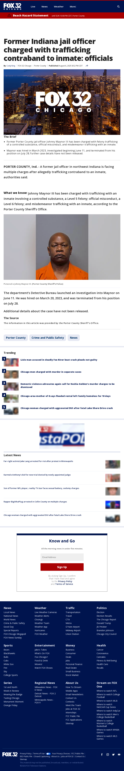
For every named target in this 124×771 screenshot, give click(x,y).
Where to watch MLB (107, 700)
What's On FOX (42, 653)
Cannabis (101, 656)
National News (11, 615)
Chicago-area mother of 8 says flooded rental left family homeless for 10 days (66, 396)
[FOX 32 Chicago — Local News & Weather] (14, 6)
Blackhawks (9, 653)
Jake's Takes (41, 649)
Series (8, 683)
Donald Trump (104, 623)
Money (70, 645)
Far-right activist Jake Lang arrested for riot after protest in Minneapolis (38, 461)
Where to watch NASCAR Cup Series (106, 705)
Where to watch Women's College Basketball (105, 723)
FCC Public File (73, 716)
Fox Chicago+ (41, 656)
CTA (68, 619)
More (73, 6)
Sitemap (70, 723)
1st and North (10, 687)
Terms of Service (64, 584)
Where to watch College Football (108, 696)
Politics (102, 608)
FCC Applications (74, 719)
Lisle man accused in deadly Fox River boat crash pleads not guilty (59, 359)
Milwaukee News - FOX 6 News (46, 688)
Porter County (40, 65)
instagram (107, 754)
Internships (71, 712)
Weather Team (42, 623)
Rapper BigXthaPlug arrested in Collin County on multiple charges (35, 501)
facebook (102, 754)
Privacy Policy (65, 581)
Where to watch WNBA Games (108, 731)
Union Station (72, 634)
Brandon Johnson (105, 630)
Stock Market (72, 675)
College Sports (11, 675)
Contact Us (71, 698)
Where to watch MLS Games (107, 737)
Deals (68, 656)
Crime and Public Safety (48, 337)
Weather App (41, 626)
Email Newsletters (74, 694)
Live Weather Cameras (46, 612)
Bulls (6, 656)
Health (101, 645)
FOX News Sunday (13, 637)
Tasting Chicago (11, 698)
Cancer (100, 649)
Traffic (70, 608)
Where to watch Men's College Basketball (108, 715)
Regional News (45, 683)
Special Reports (11, 630)
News (73, 337)
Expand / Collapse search (118, 6)
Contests (70, 701)
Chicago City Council (106, 634)
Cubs (6, 660)
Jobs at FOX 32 (73, 708)
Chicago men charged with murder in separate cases (51, 371)
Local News (9, 612)
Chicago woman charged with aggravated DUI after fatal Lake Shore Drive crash (67, 408)
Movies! (38, 664)
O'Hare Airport (73, 626)
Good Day (9, 626)
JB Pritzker (102, 626)
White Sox (8, 664)
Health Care (102, 664)
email (119, 754)
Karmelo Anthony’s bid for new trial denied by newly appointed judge (37, 474)
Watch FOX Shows (44, 667)
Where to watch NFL (107, 690)
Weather (40, 608)
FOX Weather (41, 634)
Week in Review (11, 690)
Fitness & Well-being (107, 660)
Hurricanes (40, 630)
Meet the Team (73, 705)
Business (70, 649)
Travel (69, 615)
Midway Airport (73, 630)
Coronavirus (102, 653)
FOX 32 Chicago (24, 65)
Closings (39, 619)
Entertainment (45, 645)
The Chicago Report (106, 619)
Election (100, 612)
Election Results (104, 615)
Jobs (68, 660)
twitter (113, 754)
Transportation (73, 612)
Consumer (71, 653)
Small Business (73, 671)
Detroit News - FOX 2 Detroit (45, 695)
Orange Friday (10, 705)
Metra (69, 623)
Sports (8, 645)
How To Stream (73, 687)
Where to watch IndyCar (108, 710)
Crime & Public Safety (14, 623)
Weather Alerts (42, 615)
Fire (5, 667)
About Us (72, 683)
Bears (6, 649)
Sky (5, 671)
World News (10, 619)
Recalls (100, 667)
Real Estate (71, 667)
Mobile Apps (72, 690)
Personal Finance (74, 664)
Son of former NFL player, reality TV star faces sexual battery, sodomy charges (41, 488)
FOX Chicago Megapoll (15, 634)
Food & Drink (41, 660)
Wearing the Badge (13, 694)
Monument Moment (14, 701)
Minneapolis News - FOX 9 (44, 701)
